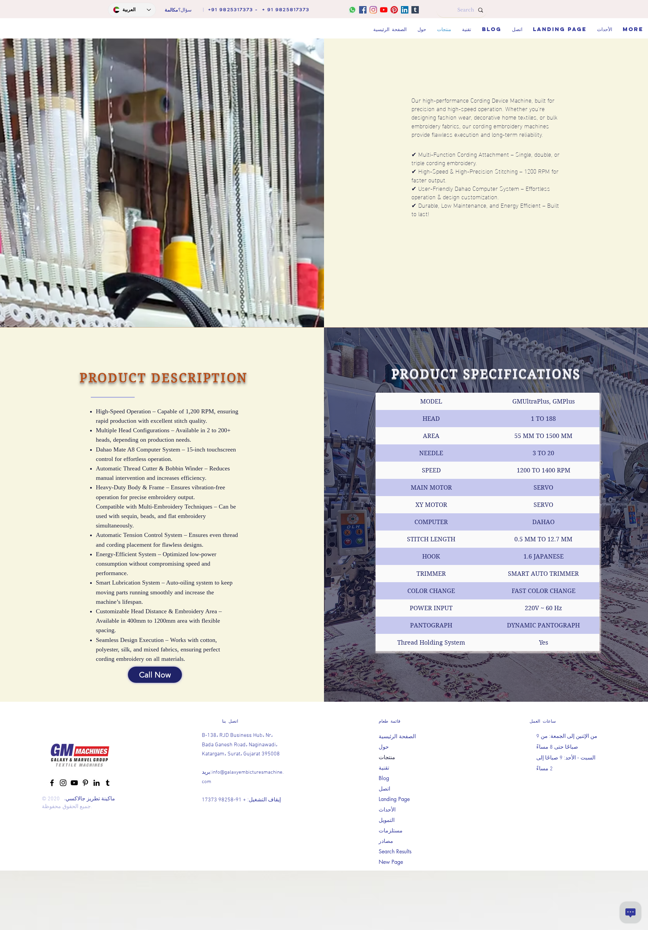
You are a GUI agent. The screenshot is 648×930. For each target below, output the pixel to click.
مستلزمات (391, 830)
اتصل (384, 788)
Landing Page (394, 799)
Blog (384, 778)
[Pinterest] (394, 10)
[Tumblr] (415, 10)
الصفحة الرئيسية (397, 736)
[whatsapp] (352, 10)
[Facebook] (363, 10)
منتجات (387, 757)
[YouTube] (383, 10)
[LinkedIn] (404, 10)
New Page (391, 862)
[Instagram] (373, 10)
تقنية (384, 767)
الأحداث (387, 809)
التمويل (387, 820)
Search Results (395, 851)
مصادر (386, 841)
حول (384, 746)
